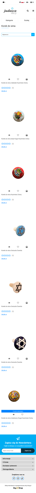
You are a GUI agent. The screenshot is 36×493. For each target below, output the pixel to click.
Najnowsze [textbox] (5, 34)
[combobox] (18, 34)
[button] (32, 2)
